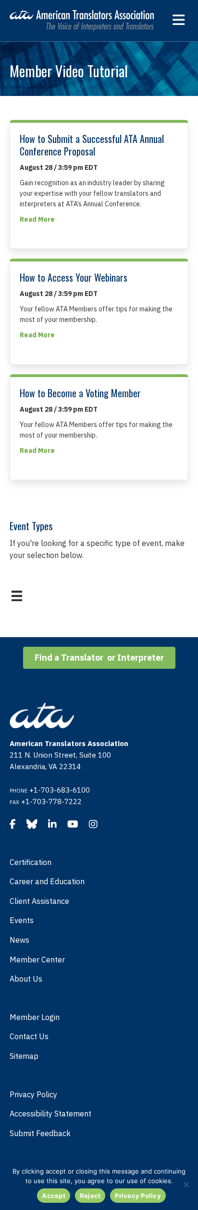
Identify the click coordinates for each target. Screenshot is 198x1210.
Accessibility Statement (50, 1113)
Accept (53, 1195)
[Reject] (186, 1184)
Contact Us (29, 1036)
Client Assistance (39, 901)
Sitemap (24, 1056)
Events (22, 920)
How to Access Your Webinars (73, 277)
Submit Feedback (40, 1133)
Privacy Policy (33, 1094)
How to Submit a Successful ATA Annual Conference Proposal (92, 144)
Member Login (35, 1017)
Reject (90, 1195)
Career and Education (47, 881)
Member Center (37, 959)
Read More (37, 219)
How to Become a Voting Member (80, 393)
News (19, 940)
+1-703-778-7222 (51, 801)
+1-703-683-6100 (59, 790)
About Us (26, 979)
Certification (30, 862)
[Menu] (17, 596)
